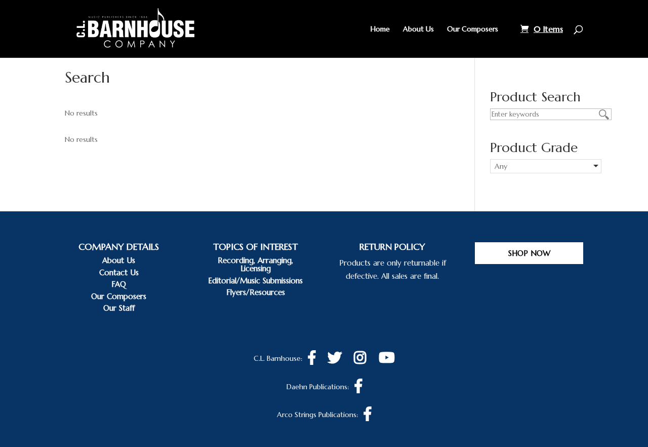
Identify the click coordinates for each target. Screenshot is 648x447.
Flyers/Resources (255, 292)
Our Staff (119, 308)
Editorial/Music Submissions (255, 280)
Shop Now (529, 253)
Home (380, 29)
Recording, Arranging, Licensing (255, 264)
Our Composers (472, 29)
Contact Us (119, 272)
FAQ (118, 284)
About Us (418, 29)
